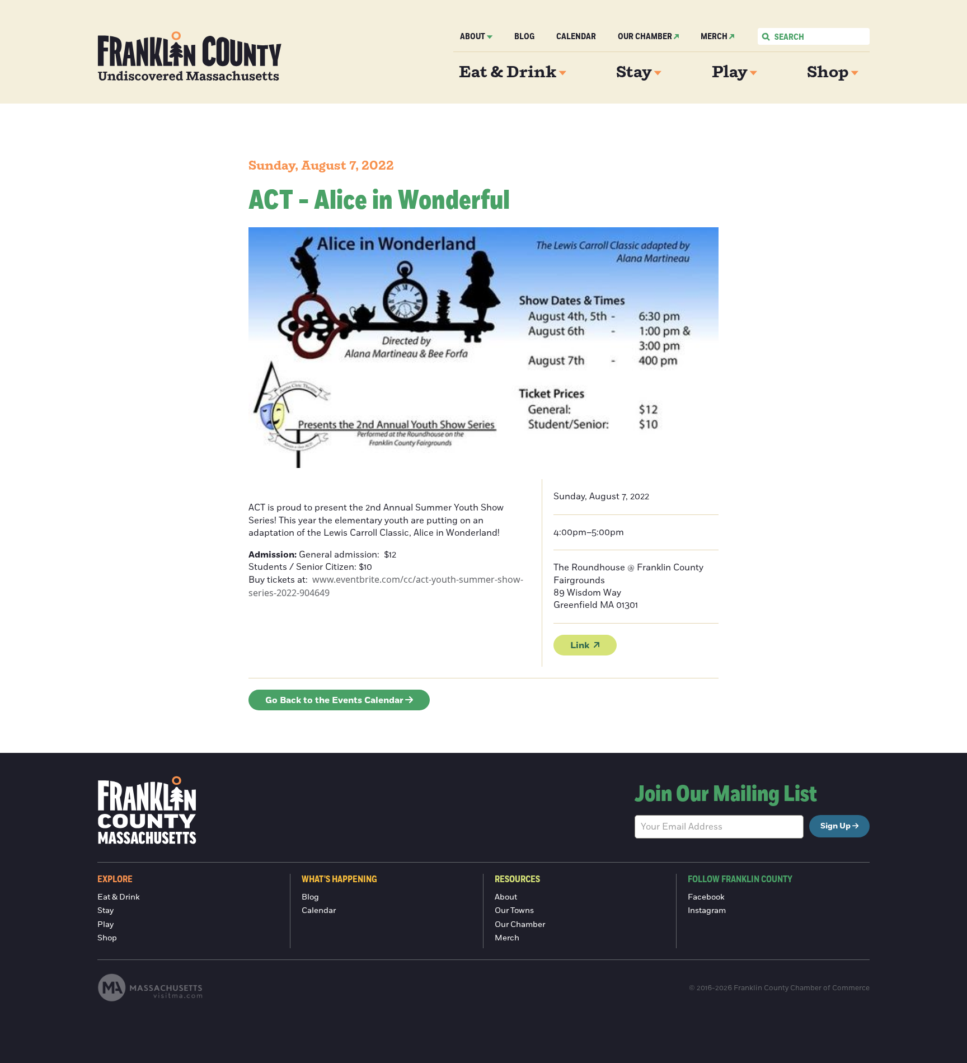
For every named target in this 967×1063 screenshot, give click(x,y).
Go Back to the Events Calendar (334, 700)
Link (579, 645)
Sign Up (835, 826)
